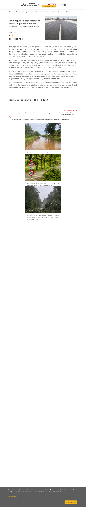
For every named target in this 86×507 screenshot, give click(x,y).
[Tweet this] (20, 39)
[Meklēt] (40, 5)
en (61, 5)
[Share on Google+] (17, 39)
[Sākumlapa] (29, 4)
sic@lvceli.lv (38, 87)
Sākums (11, 12)
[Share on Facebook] (10, 39)
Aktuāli (18, 12)
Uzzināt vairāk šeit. (13, 496)
